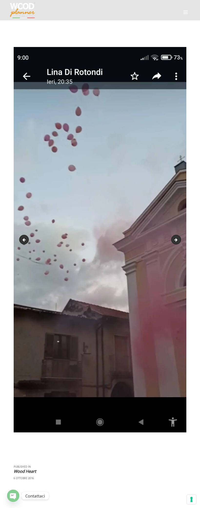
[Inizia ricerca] (147, 65)
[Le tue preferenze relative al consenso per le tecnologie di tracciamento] (191, 499)
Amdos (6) (179, 239)
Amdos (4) (25, 239)
